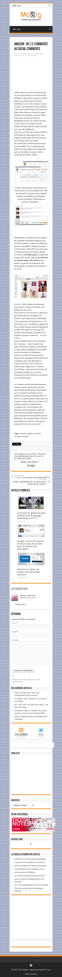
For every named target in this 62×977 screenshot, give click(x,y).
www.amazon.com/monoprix (26, 313)
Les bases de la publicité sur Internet (29, 862)
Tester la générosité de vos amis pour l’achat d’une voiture (28, 482)
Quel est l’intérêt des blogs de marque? (30, 866)
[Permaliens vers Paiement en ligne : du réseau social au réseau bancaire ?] (31, 565)
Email (14, 631)
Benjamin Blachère (27, 595)
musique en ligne (21, 436)
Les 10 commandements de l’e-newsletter (31, 885)
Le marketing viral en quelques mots (29, 869)
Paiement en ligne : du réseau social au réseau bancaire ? (28, 572)
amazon (23, 433)
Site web (15, 640)
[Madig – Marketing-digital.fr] (31, 18)
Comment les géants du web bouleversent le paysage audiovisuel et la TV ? (31, 516)
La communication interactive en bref (29, 876)
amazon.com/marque (23, 132)
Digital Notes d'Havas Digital (33, 54)
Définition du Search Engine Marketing (30, 859)
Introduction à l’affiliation (24, 872)
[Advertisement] (31, 73)
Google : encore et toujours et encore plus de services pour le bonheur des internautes (30, 545)
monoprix (37, 433)
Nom (14, 623)
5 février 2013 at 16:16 (27, 598)
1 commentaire (31, 55)
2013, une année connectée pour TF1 (33, 476)
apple (29, 433)
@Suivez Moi (17, 839)
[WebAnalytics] (31, 944)
